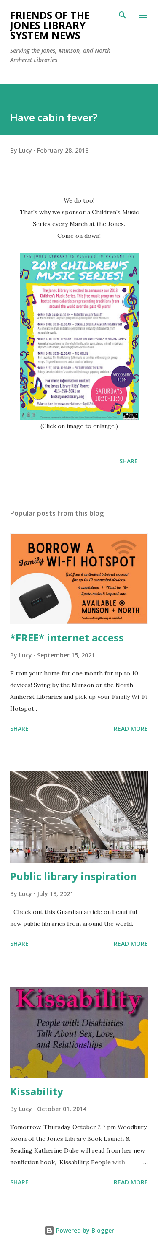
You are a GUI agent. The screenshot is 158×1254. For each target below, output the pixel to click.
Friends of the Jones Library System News (50, 25)
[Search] (123, 15)
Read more (131, 728)
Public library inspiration (73, 876)
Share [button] (128, 461)
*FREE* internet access (67, 637)
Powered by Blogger (84, 1230)
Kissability (36, 1091)
